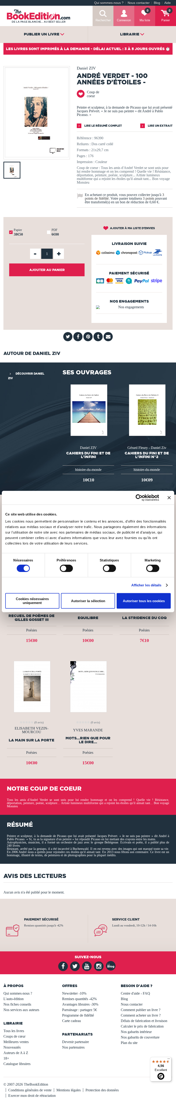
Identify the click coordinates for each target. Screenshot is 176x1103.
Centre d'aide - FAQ (135, 993)
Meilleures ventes (16, 1042)
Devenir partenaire (75, 1042)
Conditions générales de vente (30, 1090)
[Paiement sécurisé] (129, 282)
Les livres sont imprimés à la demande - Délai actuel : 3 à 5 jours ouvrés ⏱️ (88, 49)
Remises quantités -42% (79, 999)
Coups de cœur (14, 1036)
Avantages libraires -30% (80, 1004)
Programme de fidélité (78, 1015)
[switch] (66, 568)
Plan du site (129, 1043)
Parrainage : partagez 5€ (79, 1010)
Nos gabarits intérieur (136, 1032)
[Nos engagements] (129, 307)
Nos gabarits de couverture (140, 1037)
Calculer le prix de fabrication (142, 1026)
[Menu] (168, 1060)
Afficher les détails (146, 585)
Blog (157, 3)
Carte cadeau (71, 1021)
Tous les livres (13, 1031)
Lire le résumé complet (103, 125)
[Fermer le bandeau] (169, 497)
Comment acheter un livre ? (141, 1015)
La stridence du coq (144, 618)
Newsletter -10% (74, 993)
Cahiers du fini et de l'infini (88, 455)
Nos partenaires (73, 1047)
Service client (126, 919)
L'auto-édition (13, 999)
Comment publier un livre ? (140, 1010)
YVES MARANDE (88, 730)
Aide (167, 3)
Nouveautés (12, 1047)
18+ (6, 1058)
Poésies (31, 630)
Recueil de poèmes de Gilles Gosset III (31, 618)
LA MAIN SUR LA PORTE (31, 740)
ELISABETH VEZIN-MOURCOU (31, 730)
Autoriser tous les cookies (144, 601)
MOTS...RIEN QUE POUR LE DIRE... (88, 740)
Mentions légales (68, 1090)
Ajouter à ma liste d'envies (132, 228)
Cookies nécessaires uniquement (32, 601)
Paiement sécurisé (41, 919)
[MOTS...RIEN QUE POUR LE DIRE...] (88, 686)
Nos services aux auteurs (21, 1010)
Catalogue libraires (16, 1064)
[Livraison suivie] (129, 254)
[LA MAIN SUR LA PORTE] (31, 686)
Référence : (85, 138)
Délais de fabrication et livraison (144, 1021)
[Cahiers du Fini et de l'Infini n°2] (147, 410)
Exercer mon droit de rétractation (32, 1096)
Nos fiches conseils (17, 1004)
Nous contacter (139, 3)
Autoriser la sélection (88, 601)
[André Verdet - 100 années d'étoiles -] (37, 156)
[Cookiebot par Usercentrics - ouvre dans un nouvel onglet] (139, 497)
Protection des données (102, 1090)
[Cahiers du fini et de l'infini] (88, 410)
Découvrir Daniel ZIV (26, 376)
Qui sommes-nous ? (109, 3)
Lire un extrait (160, 125)
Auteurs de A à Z (15, 1053)
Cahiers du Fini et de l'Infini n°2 (147, 455)
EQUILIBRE (88, 618)
